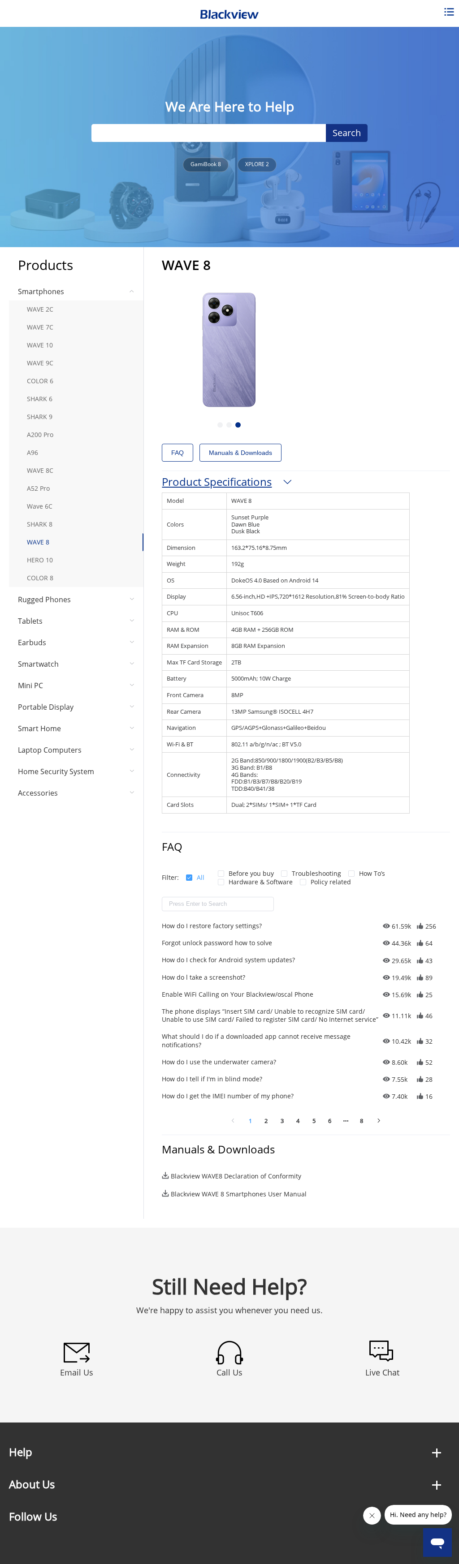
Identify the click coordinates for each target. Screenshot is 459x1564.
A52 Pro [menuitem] (38, 488)
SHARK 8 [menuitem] (39, 524)
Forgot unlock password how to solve (217, 942)
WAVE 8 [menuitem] (38, 542)
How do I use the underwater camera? (219, 1062)
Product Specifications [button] (217, 481)
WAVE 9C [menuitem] (40, 363)
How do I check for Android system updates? (228, 960)
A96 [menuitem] (32, 452)
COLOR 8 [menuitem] (40, 578)
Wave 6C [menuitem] (39, 506)
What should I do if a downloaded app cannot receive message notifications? (256, 1040)
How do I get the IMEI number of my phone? (228, 1096)
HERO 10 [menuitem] (40, 560)
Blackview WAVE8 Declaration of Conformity (236, 1176)
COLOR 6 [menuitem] (40, 381)
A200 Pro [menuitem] (40, 434)
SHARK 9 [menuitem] (39, 416)
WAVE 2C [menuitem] (40, 309)
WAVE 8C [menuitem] (40, 470)
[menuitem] (76, 435)
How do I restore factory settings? (212, 925)
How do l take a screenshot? (203, 977)
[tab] (306, 482)
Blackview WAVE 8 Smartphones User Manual (239, 1194)
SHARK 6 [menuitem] (39, 398)
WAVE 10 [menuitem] (40, 345)
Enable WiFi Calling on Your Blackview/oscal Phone (237, 994)
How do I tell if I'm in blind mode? (212, 1079)
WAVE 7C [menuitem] (40, 327)
